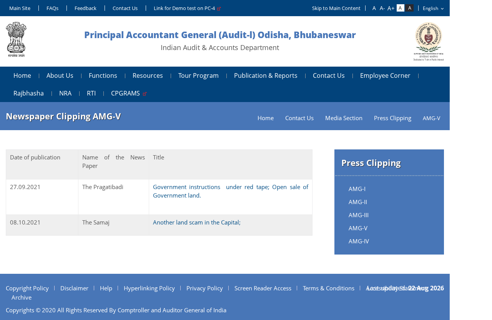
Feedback (85, 8)
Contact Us (125, 8)
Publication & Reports (266, 75)
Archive (22, 297)
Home (22, 75)
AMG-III (359, 215)
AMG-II (358, 202)
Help (106, 288)
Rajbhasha (28, 93)
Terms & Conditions (328, 288)
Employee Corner (385, 75)
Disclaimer (74, 288)
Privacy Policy (204, 288)
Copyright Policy (27, 288)
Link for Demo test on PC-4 (185, 8)
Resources (148, 75)
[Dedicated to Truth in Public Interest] (16, 41)
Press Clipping (392, 118)
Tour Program (198, 75)
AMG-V (358, 228)
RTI (91, 93)
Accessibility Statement (396, 288)
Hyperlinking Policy (149, 288)
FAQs (52, 8)
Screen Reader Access (262, 288)
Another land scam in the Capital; (197, 222)
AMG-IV (359, 241)
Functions (103, 75)
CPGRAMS (127, 93)
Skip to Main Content (336, 8)
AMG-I (357, 189)
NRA (65, 93)
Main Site (19, 8)
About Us (60, 75)
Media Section (343, 118)
